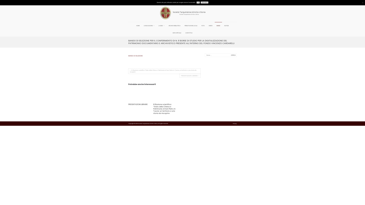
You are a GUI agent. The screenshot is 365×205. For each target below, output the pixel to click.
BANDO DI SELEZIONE (135, 56)
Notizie (226, 25)
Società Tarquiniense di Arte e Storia (189, 12)
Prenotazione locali (191, 25)
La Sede (161, 25)
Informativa (204, 2)
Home (138, 25)
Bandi (218, 25)
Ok (198, 2)
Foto (203, 25)
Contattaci (188, 33)
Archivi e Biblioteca (174, 25)
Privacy (235, 123)
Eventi (210, 25)
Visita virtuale (177, 33)
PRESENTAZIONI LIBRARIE (189, 76)
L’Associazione (148, 25)
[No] (363, 3)
